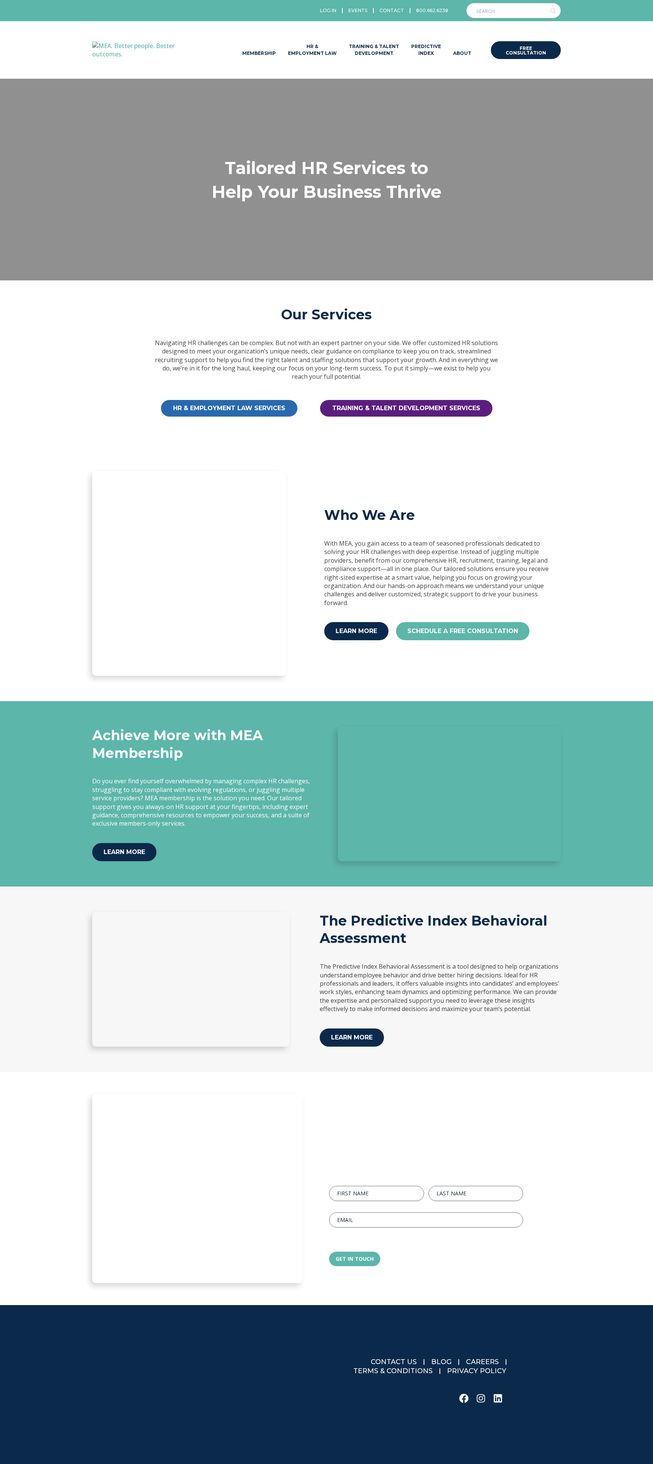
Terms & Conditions (393, 1371)
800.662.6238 (432, 10)
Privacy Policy (476, 1371)
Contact (391, 10)
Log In (328, 10)
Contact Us (394, 1362)
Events (357, 10)
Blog (441, 1362)
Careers (482, 1362)
